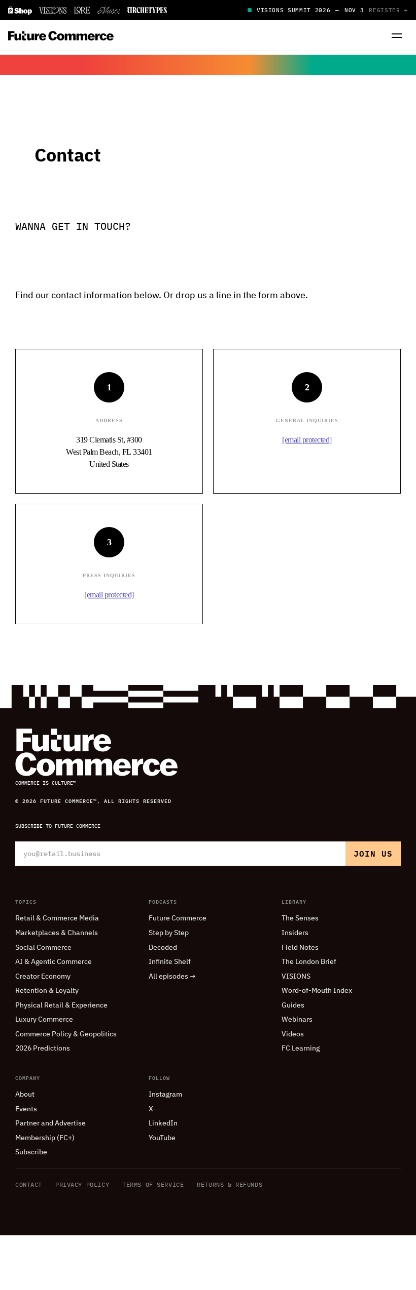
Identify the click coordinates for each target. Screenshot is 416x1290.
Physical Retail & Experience (61, 1005)
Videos (293, 1034)
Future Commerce (177, 918)
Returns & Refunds (229, 1184)
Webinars (297, 1019)
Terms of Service (153, 1184)
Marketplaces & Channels (56, 933)
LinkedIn (163, 1123)
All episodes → (172, 976)
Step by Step (169, 933)
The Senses (300, 918)
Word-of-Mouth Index (317, 990)
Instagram (165, 1094)
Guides (293, 1005)
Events (26, 1109)
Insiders (295, 933)
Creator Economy (43, 976)
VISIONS (296, 976)
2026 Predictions (42, 1048)
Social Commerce (43, 947)
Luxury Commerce (44, 1019)
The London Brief (309, 961)
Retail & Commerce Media (57, 918)
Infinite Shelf (170, 961)
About (24, 1094)
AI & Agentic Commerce (53, 961)
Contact (28, 1184)
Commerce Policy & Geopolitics (66, 1034)
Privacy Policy (82, 1184)
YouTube (162, 1138)
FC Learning (301, 1048)
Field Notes (300, 947)
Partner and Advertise (50, 1123)
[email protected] (307, 439)
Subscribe (31, 1152)
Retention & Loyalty (47, 990)
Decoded (163, 947)
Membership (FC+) (45, 1138)
